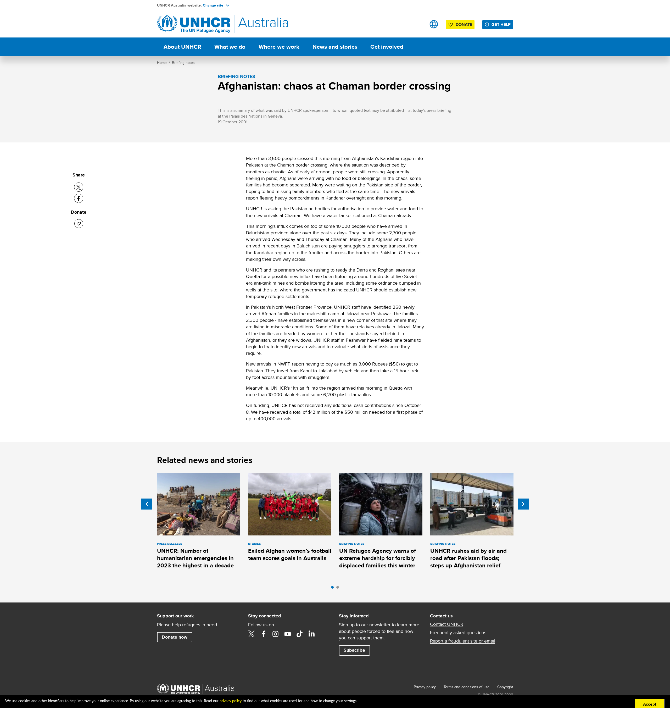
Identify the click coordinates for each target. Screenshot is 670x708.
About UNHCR (182, 46)
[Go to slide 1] (333, 588)
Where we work (279, 46)
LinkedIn (311, 633)
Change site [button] (213, 5)
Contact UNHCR (446, 624)
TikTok (299, 633)
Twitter (251, 633)
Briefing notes (183, 62)
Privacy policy (425, 686)
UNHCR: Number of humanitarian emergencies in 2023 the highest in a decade (195, 558)
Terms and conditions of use (466, 686)
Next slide (523, 504)
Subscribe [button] (354, 650)
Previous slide (146, 504)
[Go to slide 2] (339, 588)
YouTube (287, 633)
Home (162, 62)
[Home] (193, 24)
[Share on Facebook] (78, 198)
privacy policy (231, 701)
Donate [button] (464, 24)
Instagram (275, 633)
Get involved (386, 46)
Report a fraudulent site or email (462, 641)
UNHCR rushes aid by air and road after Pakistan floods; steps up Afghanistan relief (468, 558)
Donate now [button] (174, 637)
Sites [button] (433, 24)
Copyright (505, 686)
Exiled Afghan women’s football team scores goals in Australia (289, 554)
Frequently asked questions (458, 632)
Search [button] (417, 24)
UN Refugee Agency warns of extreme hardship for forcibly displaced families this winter (377, 558)
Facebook (263, 633)
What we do (229, 46)
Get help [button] (501, 24)
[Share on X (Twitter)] (78, 187)
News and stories (334, 46)
